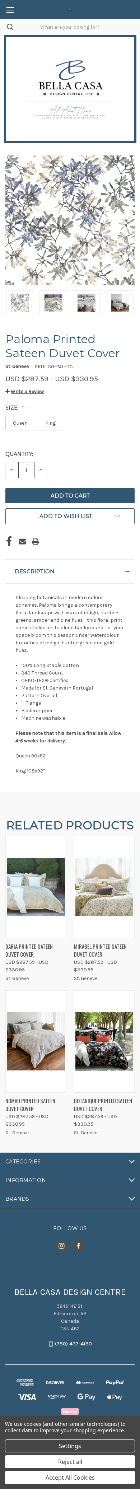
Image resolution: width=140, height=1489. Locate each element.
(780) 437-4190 (73, 1344)
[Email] (22, 541)
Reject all (70, 1462)
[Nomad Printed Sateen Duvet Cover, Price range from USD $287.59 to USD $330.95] (36, 1041)
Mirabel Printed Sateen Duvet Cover (100, 950)
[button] (24, 391)
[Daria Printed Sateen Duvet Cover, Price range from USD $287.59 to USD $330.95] (36, 887)
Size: (12, 408)
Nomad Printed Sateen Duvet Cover (30, 1105)
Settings (70, 1446)
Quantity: (19, 454)
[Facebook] (9, 541)
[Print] (35, 541)
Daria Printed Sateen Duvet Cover (29, 950)
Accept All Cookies (70, 1477)
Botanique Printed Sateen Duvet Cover (103, 1105)
